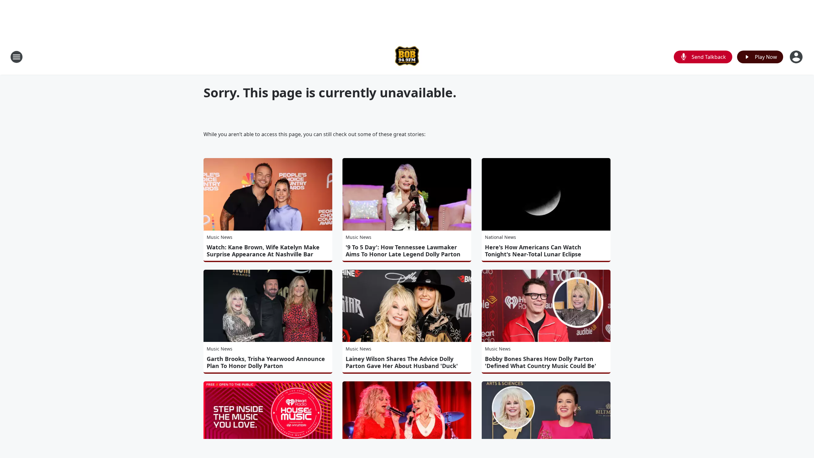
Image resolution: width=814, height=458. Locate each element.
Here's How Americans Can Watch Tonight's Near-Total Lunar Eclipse (533, 251)
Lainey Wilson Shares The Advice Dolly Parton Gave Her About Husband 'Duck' (402, 362)
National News (500, 237)
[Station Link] (407, 56)
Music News (219, 237)
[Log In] (797, 57)
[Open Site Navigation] (16, 57)
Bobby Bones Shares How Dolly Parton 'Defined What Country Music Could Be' (540, 362)
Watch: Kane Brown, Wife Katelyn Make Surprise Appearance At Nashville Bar (263, 251)
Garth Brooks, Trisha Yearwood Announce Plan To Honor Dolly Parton (266, 362)
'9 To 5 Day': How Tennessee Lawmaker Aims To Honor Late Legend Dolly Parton (403, 251)
